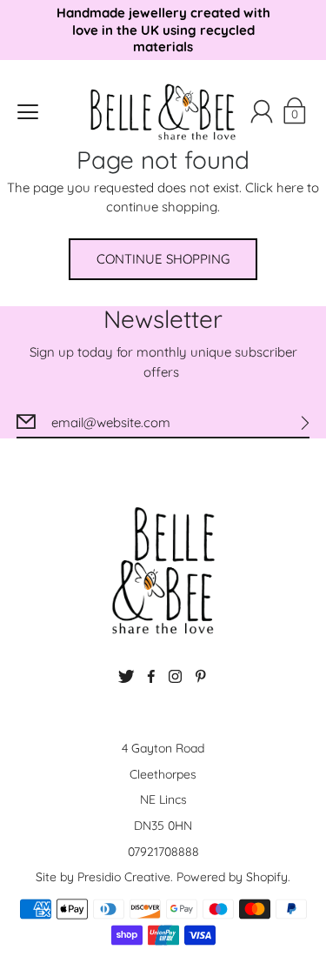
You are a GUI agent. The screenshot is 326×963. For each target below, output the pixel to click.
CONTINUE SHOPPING (163, 259)
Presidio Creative (123, 877)
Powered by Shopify (232, 877)
